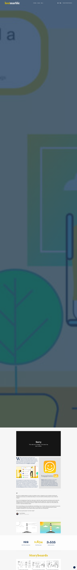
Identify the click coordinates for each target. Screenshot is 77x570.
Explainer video (36, 218)
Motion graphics (45, 218)
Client (29, 218)
